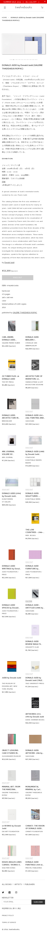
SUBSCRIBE (38, 902)
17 (35, 59)
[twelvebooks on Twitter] (3, 892)
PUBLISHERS (30, 884)
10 (24, 59)
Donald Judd (9, 262)
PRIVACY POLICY (8, 915)
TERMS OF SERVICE (9, 922)
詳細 (3, 182)
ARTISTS (18, 884)
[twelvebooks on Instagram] (16, 892)
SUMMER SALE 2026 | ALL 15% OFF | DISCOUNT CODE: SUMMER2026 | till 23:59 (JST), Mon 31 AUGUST (21, 2)
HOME (4, 17)
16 (33, 59)
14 (30, 59)
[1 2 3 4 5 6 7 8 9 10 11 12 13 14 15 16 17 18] (23, 43)
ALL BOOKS (7, 884)
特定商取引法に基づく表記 (11, 908)
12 (27, 59)
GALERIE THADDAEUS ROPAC (25, 312)
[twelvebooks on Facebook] (9, 892)
